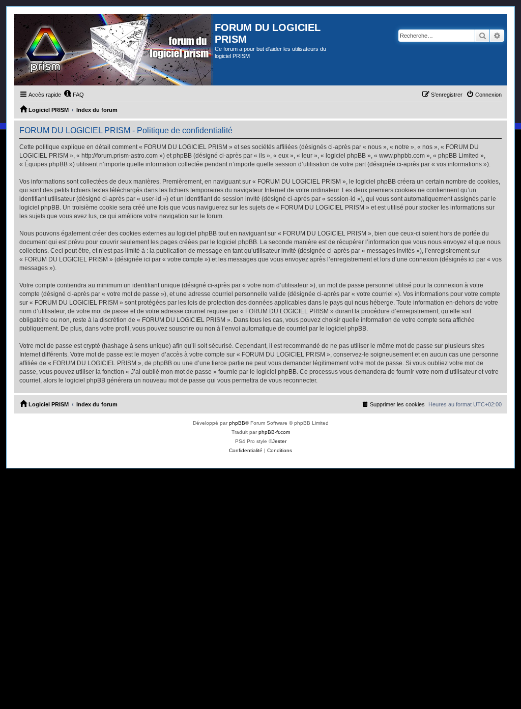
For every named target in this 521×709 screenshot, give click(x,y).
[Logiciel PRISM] (114, 49)
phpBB (237, 423)
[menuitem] (74, 94)
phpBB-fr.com (274, 432)
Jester (279, 441)
